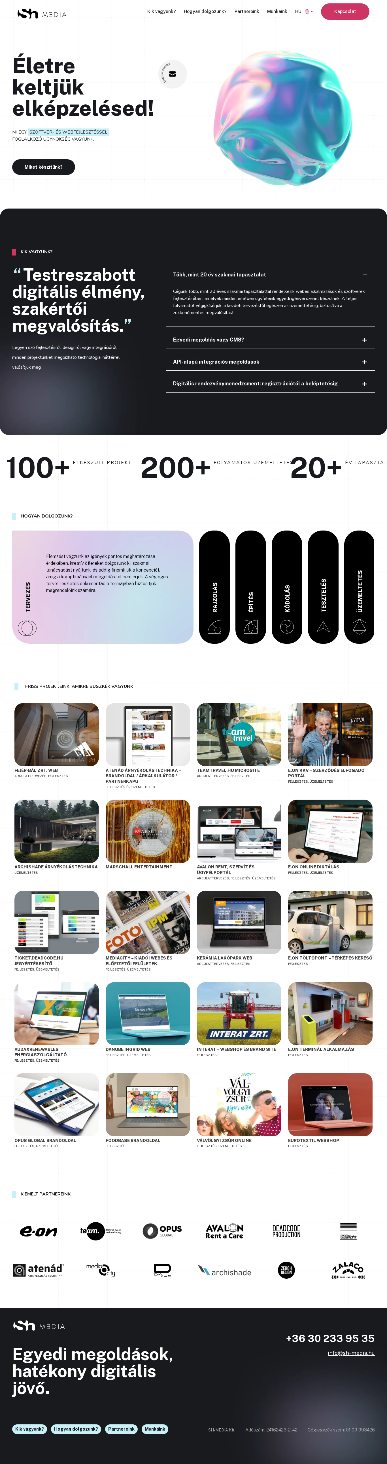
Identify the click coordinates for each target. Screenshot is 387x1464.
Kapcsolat (345, 11)
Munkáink (277, 11)
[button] (312, 11)
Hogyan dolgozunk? (205, 11)
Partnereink (247, 11)
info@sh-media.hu (351, 1353)
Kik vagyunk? (161, 11)
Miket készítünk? (44, 167)
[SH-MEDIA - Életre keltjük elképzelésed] (41, 14)
